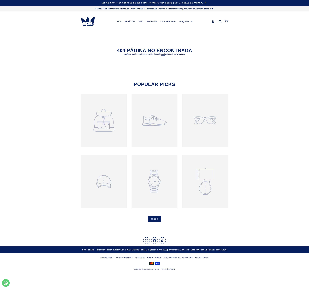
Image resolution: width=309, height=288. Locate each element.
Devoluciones (140, 257)
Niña (119, 21)
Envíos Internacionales (172, 257)
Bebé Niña (130, 21)
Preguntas (184, 21)
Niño (141, 21)
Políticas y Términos (154, 257)
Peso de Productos (202, 257)
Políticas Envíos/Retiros (124, 257)
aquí (163, 54)
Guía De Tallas (187, 257)
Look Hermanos (168, 21)
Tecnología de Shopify (168, 269)
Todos (154, 219)
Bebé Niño (152, 21)
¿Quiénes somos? (107, 257)
